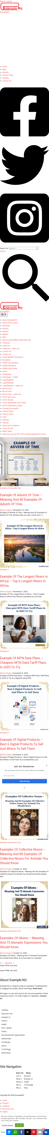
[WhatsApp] (15, 1132)
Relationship (6, 1038)
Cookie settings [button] (7, 1125)
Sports (3, 1046)
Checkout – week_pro (10, 348)
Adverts (5, 72)
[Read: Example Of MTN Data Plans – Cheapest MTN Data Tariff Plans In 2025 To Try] (24, 649)
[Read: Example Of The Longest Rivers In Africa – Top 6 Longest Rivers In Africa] (24, 567)
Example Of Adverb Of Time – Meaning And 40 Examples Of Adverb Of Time (21, 499)
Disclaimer (6, 360)
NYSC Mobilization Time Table (14, 403)
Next (11, 963)
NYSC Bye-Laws (8, 397)
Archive (5, 331)
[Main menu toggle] (4, 315)
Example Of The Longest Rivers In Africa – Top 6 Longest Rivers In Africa (24, 581)
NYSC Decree (7, 400)
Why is (18, 1088)
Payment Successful (10, 408)
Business (27, 1076)
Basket (5, 334)
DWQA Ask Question (10, 363)
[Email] (40, 1132)
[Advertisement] (24, 39)
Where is (19, 1082)
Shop (4, 417)
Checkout (6, 343)
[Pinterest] (34, 1132)
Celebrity (4, 1010)
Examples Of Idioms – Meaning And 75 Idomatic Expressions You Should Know (24, 942)
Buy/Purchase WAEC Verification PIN (16, 340)
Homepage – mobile (10, 377)
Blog (4, 69)
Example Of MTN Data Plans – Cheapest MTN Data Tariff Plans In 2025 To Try (23, 662)
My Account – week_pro (11, 394)
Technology (5, 1049)
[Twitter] (24, 189)
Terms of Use (7, 428)
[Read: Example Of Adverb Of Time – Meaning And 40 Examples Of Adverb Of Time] (24, 485)
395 (6, 963)
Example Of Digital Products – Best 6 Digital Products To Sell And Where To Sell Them (21, 744)
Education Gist (15, 488)
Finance (4, 1021)
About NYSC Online (10, 323)
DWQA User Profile (9, 368)
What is (19, 1079)
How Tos (19, 1073)
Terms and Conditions (10, 425)
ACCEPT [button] (19, 1125)
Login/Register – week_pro (12, 386)
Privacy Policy (7, 75)
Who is (18, 1085)
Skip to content (6, 1)
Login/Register (8, 380)
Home (4, 66)
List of (18, 1076)
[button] (24, 766)
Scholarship (5, 1042)
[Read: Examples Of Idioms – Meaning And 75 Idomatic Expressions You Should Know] (24, 928)
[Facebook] (24, 139)
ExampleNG (4, 12)
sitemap (5, 423)
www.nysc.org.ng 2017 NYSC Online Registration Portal (24, 434)
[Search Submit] (38, 248)
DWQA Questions (9, 366)
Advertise (6, 326)
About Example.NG (9, 320)
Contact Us (6, 81)
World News (6, 1053)
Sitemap (5, 78)
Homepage (6, 374)
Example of (4, 488)
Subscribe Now (24, 781)
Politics (4, 1031)
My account (7, 388)
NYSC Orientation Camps (12, 405)
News (28, 1073)
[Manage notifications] (43, 1130)
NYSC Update (6, 1028)
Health (3, 1024)
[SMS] (9, 1132)
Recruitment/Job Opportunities (13, 1035)
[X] (27, 1132)
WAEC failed (7, 431)
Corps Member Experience (12, 357)
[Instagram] (24, 245)
